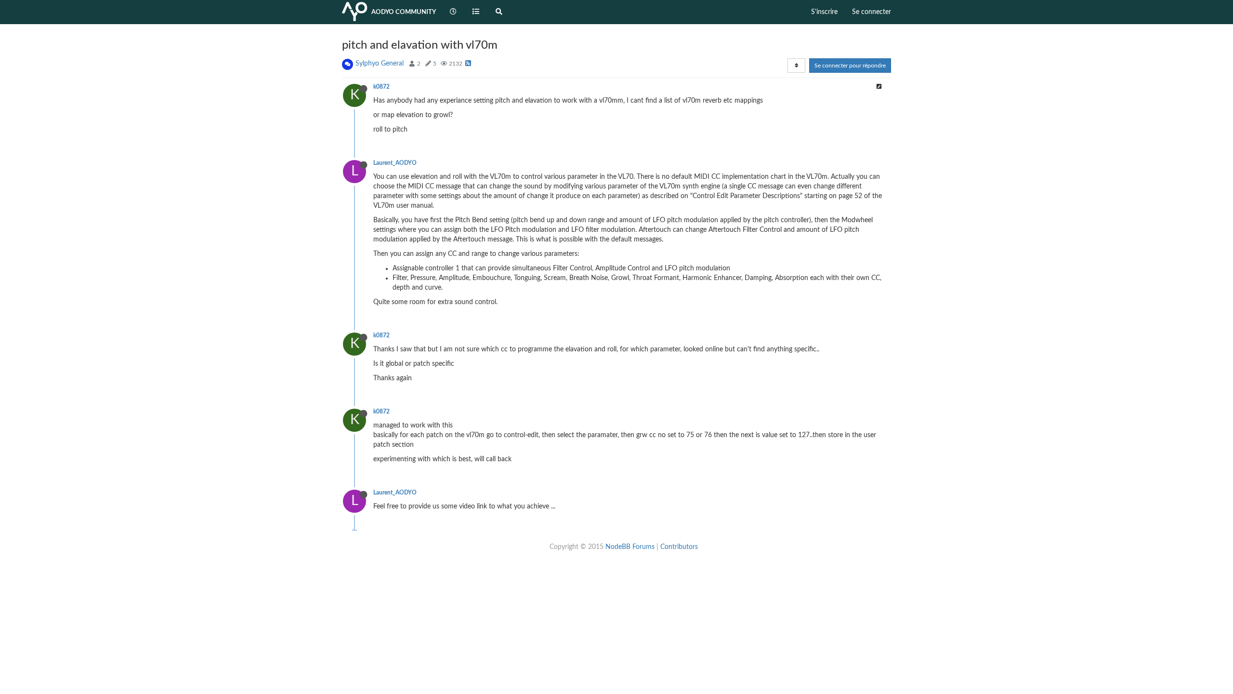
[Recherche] (499, 12)
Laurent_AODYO (395, 163)
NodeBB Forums (630, 547)
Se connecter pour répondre (850, 65)
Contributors (679, 547)
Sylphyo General (379, 63)
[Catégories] (476, 12)
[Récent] (453, 12)
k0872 (381, 87)
